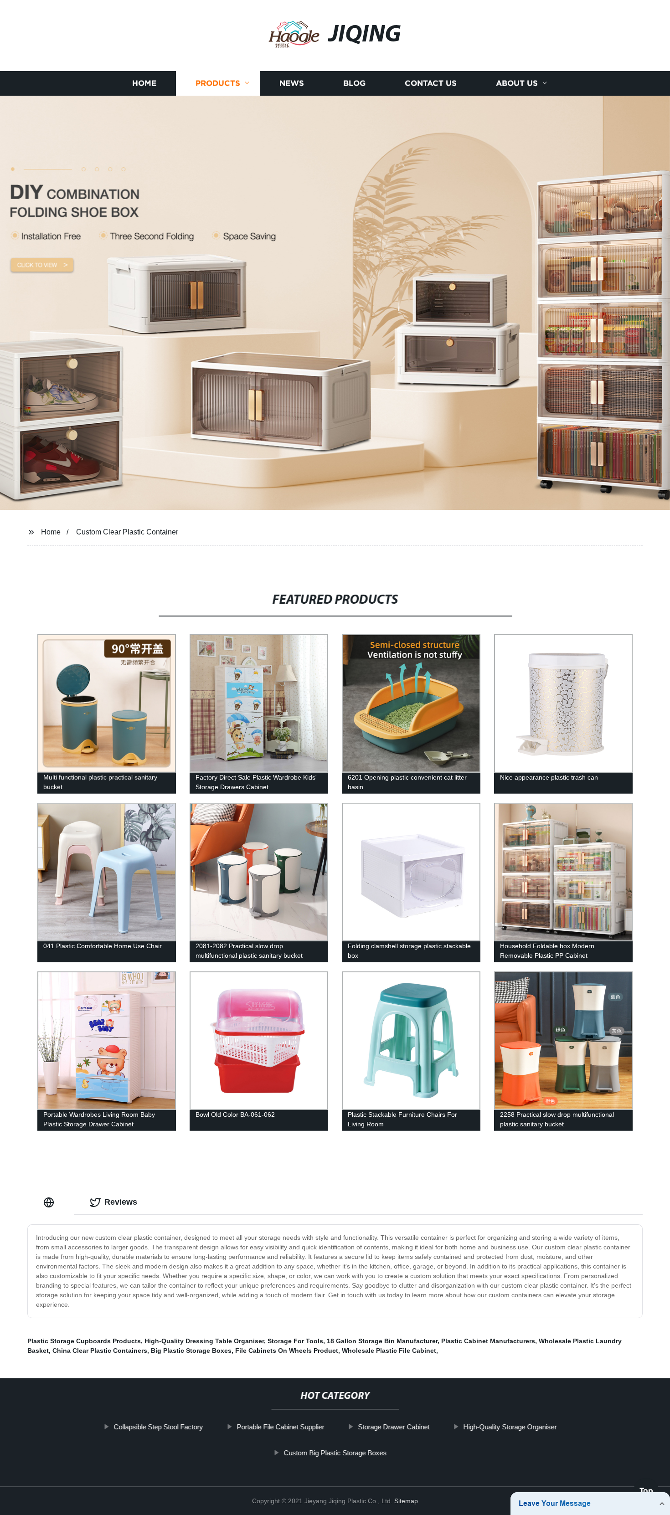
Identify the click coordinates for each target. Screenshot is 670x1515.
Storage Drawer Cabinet (393, 1427)
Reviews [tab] (120, 1202)
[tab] (50, 1202)
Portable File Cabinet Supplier (280, 1427)
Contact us (431, 83)
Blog (354, 83)
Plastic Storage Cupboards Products (84, 1341)
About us (517, 83)
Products (218, 83)
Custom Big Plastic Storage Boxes (335, 1453)
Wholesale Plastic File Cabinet (389, 1350)
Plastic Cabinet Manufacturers (488, 1341)
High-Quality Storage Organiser (510, 1427)
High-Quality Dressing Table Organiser (204, 1341)
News (291, 83)
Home (144, 83)
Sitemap (406, 1501)
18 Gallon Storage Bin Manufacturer (382, 1341)
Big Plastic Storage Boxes (191, 1350)
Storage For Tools (295, 1341)
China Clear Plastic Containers (99, 1350)
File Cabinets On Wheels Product (286, 1350)
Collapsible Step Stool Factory (158, 1427)
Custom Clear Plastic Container (127, 532)
